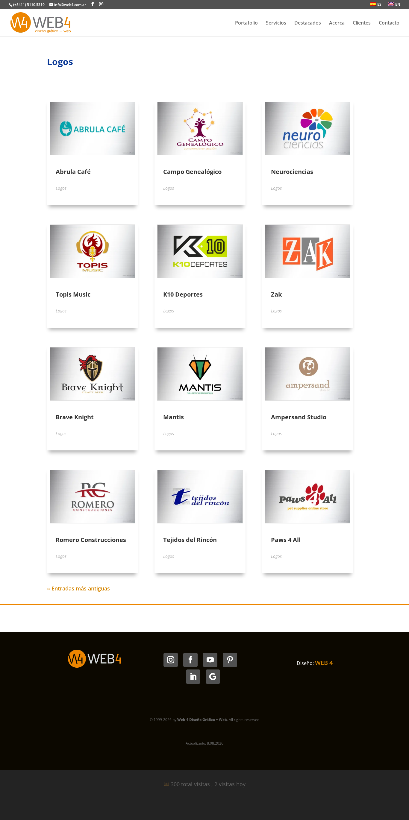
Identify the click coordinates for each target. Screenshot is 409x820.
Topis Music (73, 294)
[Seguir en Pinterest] (230, 660)
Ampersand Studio (298, 417)
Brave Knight (75, 417)
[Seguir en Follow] (190, 660)
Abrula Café (73, 172)
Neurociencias (292, 172)
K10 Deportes (183, 294)
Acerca (337, 23)
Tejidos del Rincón (190, 540)
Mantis (173, 417)
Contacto (389, 23)
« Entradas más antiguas (78, 588)
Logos (61, 188)
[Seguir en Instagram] (170, 660)
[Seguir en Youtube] (210, 660)
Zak (276, 294)
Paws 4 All (286, 540)
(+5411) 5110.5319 (29, 4)
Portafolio (246, 23)
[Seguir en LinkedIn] (193, 676)
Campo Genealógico (192, 172)
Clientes (362, 23)
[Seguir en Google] (213, 676)
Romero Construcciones (91, 540)
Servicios (276, 23)
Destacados (307, 23)
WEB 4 (324, 663)
